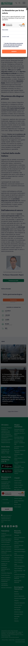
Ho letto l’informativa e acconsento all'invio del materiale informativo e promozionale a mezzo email (13, 45)
